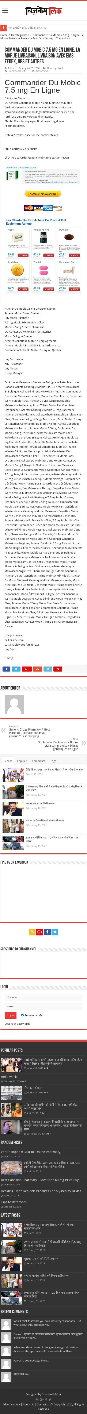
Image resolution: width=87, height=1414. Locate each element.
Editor (11, 68)
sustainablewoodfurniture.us (22, 644)
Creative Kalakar (51, 1394)
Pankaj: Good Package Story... (31, 1360)
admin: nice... (21, 1373)
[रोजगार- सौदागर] (11, 1093)
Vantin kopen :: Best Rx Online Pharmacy (30, 1152)
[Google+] (39, 932)
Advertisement (11, 1404)
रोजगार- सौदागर (33, 1088)
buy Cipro (10, 649)
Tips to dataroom (14, 1202)
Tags (53, 761)
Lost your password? (17, 1023)
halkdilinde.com (14, 640)
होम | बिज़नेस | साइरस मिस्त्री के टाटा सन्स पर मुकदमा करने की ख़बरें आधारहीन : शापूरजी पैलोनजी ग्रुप (53, 1125)
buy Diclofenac (14, 363)
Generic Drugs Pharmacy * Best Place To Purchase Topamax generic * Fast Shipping (29, 731)
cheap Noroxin (14, 635)
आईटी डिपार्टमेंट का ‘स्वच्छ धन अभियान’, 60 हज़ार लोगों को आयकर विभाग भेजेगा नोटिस (52, 1165)
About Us (28, 1404)
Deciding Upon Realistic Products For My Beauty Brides (41, 1191)
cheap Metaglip (14, 373)
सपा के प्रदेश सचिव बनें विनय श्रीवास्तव (27, 27)
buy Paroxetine (14, 359)
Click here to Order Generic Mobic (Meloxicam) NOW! (37, 157)
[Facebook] (47, 932)
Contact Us (43, 1404)
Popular (22, 761)
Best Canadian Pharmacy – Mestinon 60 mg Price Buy (40, 1180)
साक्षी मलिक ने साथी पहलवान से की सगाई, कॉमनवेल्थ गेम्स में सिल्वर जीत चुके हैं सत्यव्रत (53, 1061)
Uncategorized (20, 35)
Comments (38, 761)
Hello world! (10, 1077)
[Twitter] (55, 932)
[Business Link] (43, 10)
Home (4, 35)
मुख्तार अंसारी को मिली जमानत (40, 803)
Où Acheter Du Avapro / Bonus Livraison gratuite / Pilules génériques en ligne (58, 744)
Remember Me (33, 1015)
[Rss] (32, 932)
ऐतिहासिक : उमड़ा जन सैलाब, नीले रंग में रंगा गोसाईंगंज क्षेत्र (54, 769)
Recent (8, 761)
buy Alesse (11, 368)
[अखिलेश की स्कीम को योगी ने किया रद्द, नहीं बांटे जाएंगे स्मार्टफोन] (11, 1110)
